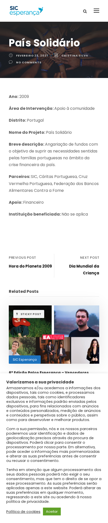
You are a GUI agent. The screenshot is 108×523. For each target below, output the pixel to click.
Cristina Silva (75, 56)
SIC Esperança (25, 359)
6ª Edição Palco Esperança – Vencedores (49, 372)
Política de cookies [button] (23, 511)
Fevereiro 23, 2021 (32, 56)
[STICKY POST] (54, 334)
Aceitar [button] (52, 511)
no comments (28, 62)
